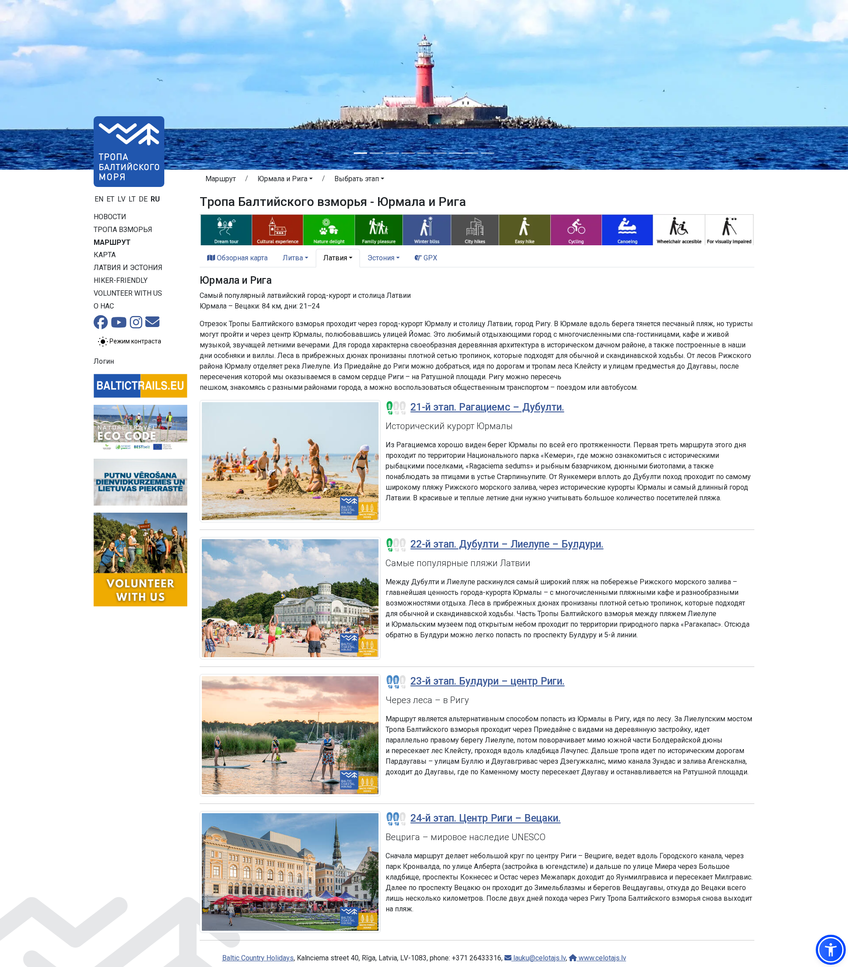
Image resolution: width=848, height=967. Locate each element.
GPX (429, 258)
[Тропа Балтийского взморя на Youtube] (119, 325)
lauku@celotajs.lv (538, 958)
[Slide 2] (376, 153)
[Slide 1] (360, 153)
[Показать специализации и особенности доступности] (477, 229)
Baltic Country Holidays (258, 958)
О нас (104, 306)
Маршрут (112, 242)
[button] (285, 180)
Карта (105, 255)
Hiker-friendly (121, 280)
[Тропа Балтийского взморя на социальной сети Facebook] (101, 325)
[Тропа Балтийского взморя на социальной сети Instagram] (136, 325)
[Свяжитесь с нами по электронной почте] (152, 324)
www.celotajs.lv (601, 958)
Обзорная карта (241, 258)
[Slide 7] (455, 153)
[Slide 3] (392, 153)
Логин (104, 361)
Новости (110, 217)
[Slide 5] (424, 153)
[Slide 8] (471, 153)
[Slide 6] (440, 153)
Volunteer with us (128, 293)
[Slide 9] (487, 153)
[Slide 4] (408, 153)
